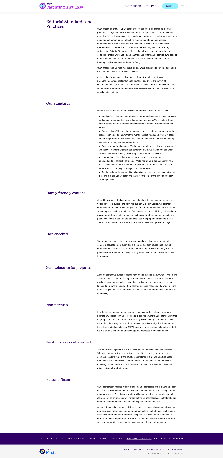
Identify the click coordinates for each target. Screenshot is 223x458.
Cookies (150, 449)
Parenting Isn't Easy (138, 438)
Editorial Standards (172, 449)
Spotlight (160, 438)
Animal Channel (99, 438)
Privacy (142, 449)
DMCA (158, 449)
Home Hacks (176, 438)
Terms (134, 449)
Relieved (60, 438)
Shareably (45, 438)
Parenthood (133, 6)
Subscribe (170, 6)
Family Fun (152, 6)
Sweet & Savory (77, 438)
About (127, 449)
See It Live (118, 438)
